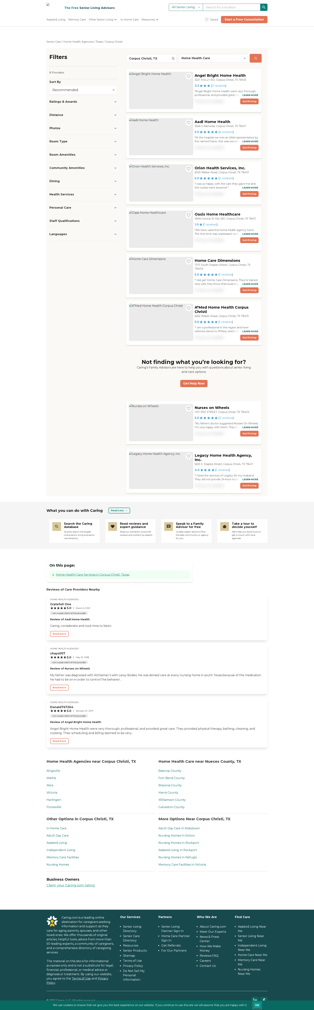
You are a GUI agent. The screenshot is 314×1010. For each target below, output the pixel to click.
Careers (205, 960)
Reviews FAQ (209, 955)
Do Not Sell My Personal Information (134, 975)
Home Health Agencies (78, 41)
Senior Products (135, 950)
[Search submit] (256, 58)
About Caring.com (213, 926)
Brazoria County (170, 785)
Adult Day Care (58, 835)
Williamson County (172, 800)
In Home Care (57, 828)
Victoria (52, 792)
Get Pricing (249, 101)
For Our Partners (173, 950)
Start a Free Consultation (244, 19)
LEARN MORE (250, 95)
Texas (99, 41)
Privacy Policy (133, 966)
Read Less (117, 510)
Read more (59, 633)
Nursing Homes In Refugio (177, 857)
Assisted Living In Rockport (177, 850)
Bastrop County (169, 771)
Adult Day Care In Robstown (179, 828)
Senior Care (54, 41)
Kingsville (53, 771)
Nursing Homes (58, 864)
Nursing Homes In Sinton (176, 835)
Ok (257, 1005)
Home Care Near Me (252, 955)
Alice (50, 785)
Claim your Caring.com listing (71, 885)
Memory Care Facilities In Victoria (182, 864)
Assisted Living (57, 843)
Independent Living (61, 850)
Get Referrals (171, 945)
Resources (130, 945)
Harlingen (54, 800)
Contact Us (208, 966)
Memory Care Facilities (63, 857)
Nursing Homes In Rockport (178, 843)
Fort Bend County (171, 778)
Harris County (168, 792)
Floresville (54, 807)
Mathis (51, 778)
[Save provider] (189, 76)
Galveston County (171, 807)
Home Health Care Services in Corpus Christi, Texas (92, 574)
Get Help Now (194, 383)
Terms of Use (81, 978)
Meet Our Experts (213, 931)
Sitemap (129, 955)
